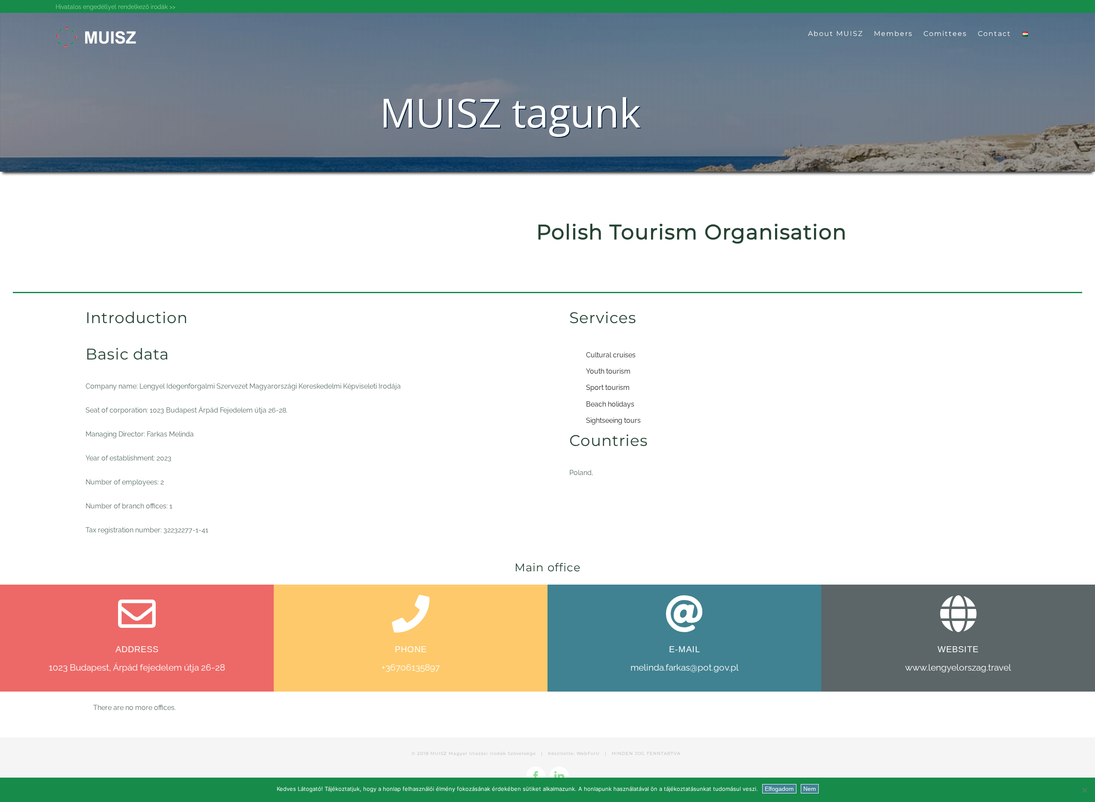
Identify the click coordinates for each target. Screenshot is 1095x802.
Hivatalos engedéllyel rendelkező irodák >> (115, 6)
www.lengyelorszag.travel (958, 667)
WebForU (588, 753)
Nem (809, 788)
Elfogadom (779, 788)
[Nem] (1084, 790)
